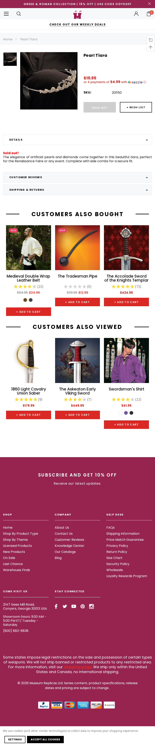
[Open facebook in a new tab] (56, 606)
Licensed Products (17, 545)
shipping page (78, 666)
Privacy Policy (117, 545)
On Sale (9, 558)
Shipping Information (122, 533)
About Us (62, 527)
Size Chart (114, 558)
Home (8, 39)
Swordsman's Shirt (126, 389)
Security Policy (117, 564)
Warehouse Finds (16, 570)
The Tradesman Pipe (77, 276)
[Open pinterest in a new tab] (82, 606)
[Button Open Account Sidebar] (136, 13)
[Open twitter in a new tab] (64, 606)
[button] (118, 82)
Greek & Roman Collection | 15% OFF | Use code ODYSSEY (77, 4)
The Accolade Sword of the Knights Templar (126, 278)
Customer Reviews (69, 539)
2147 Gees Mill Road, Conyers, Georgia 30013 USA (25, 606)
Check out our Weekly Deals (77, 24)
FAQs (110, 527)
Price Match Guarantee (125, 539)
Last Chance (13, 564)
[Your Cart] (149, 13)
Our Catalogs (65, 551)
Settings (15, 739)
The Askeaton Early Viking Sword (77, 391)
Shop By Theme (15, 539)
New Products (14, 551)
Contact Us (64, 533)
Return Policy (116, 551)
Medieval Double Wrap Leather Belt (28, 278)
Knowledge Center (69, 545)
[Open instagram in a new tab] (91, 606)
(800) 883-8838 (15, 630)
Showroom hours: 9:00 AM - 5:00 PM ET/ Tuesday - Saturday (24, 620)
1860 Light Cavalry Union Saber (28, 391)
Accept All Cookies (45, 739)
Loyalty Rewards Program (126, 576)
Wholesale (114, 570)
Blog (58, 558)
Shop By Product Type (20, 533)
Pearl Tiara (28, 39)
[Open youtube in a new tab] (73, 606)
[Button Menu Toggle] (6, 13)
